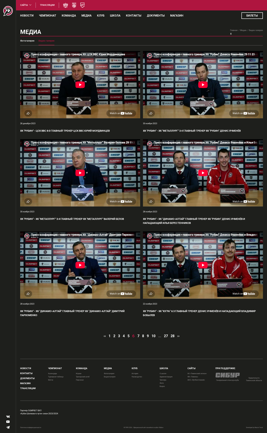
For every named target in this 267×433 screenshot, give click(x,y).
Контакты (133, 15)
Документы (156, 15)
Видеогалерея (109, 377)
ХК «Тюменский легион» (197, 374)
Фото (162, 383)
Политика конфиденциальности (30, 427)
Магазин (176, 15)
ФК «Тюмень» (192, 377)
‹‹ (105, 336)
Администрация (166, 377)
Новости (27, 15)
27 (166, 336)
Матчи (50, 380)
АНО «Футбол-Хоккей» (196, 380)
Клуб (100, 15)
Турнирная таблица (55, 377)
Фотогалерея (27, 40)
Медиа (86, 15)
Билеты (252, 15)
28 (173, 336)
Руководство (137, 377)
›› (178, 336)
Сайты (24, 5)
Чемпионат (47, 15)
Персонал (80, 380)
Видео (162, 386)
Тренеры (163, 380)
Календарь (52, 374)
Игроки (78, 374)
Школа (115, 15)
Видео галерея (46, 40)
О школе (163, 374)
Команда (69, 15)
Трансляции (47, 5)
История (135, 374)
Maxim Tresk (259, 427)
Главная (234, 30)
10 (153, 336)
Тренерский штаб (82, 377)
